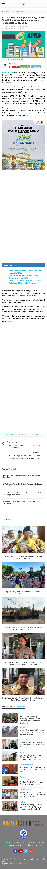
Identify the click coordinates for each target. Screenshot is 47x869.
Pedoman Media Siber (15, 845)
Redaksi (8, 843)
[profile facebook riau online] (15, 851)
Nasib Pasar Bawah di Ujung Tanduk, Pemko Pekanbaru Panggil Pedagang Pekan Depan (23, 699)
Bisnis (24, 802)
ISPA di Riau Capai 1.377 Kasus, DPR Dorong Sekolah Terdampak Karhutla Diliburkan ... (32, 732)
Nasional (25, 727)
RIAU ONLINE (7, 73)
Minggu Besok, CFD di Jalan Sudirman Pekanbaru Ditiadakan (23, 593)
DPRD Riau (19, 434)
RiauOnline (32, 859)
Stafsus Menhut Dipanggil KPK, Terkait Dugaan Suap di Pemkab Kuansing (32, 745)
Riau (11, 11)
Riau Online (34, 434)
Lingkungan (26, 789)
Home (6, 11)
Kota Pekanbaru (19, 11)
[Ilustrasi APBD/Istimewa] (23, 44)
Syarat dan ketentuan (36, 843)
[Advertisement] (23, 237)
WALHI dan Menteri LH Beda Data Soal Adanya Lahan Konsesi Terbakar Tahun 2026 (32, 794)
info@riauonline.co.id (34, 845)
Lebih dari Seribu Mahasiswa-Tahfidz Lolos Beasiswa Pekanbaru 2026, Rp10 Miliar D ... (32, 757)
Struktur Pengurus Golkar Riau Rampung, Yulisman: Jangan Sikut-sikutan (23, 557)
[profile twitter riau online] (26, 851)
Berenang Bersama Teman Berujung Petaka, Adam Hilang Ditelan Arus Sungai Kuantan (31, 782)
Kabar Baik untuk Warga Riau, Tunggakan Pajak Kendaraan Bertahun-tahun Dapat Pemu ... (23, 664)
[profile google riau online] (31, 851)
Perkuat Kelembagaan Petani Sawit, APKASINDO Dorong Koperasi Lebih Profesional (31, 807)
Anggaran (12, 434)
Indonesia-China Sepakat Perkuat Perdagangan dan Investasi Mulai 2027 (32, 769)
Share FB (36, 67)
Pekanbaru (27, 434)
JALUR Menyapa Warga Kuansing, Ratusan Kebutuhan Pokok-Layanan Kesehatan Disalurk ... (31, 720)
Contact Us (20, 843)
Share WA (25, 67)
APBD (6, 434)
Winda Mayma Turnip (16, 28)
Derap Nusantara (27, 740)
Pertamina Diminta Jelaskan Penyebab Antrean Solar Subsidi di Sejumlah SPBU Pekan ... (23, 628)
